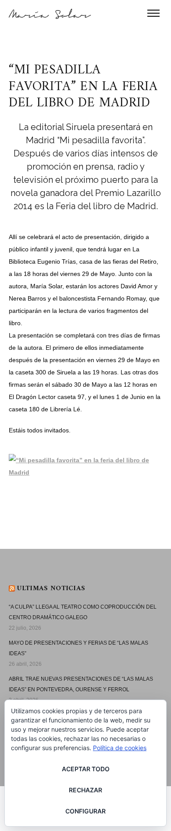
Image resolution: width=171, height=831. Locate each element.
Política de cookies (119, 747)
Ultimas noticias (51, 588)
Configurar (85, 811)
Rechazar (85, 790)
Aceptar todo (86, 769)
